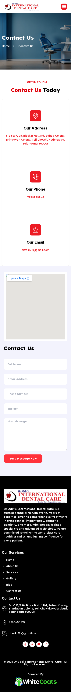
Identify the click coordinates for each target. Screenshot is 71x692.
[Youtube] (39, 644)
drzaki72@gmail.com (35, 249)
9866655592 (35, 196)
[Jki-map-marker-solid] (46, 644)
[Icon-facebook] (25, 644)
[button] (64, 7)
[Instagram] (32, 644)
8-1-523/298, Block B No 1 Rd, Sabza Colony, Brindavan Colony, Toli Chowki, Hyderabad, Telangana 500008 (35, 139)
